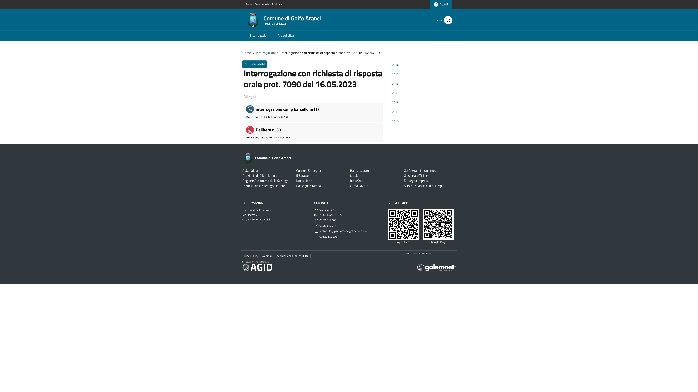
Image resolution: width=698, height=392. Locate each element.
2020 (395, 121)
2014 (395, 65)
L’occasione (304, 180)
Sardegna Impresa (416, 180)
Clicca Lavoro (359, 185)
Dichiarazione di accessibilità (292, 256)
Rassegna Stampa (308, 185)
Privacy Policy (250, 256)
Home (246, 52)
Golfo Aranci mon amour (421, 170)
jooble (354, 175)
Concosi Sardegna (308, 170)
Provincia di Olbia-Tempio (259, 175)
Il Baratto (302, 175)
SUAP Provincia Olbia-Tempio (424, 185)
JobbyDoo (357, 180)
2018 (395, 102)
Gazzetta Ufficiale (416, 175)
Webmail (267, 256)
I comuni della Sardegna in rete (263, 185)
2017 (395, 93)
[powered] (436, 267)
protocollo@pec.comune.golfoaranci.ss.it (343, 231)
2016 (395, 84)
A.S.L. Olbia (250, 170)
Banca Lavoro (359, 170)
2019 (395, 112)
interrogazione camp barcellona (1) (287, 109)
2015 (395, 74)
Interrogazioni (259, 35)
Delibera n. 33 (268, 130)
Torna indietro (257, 64)
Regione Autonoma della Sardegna (264, 4)
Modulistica (286, 35)
